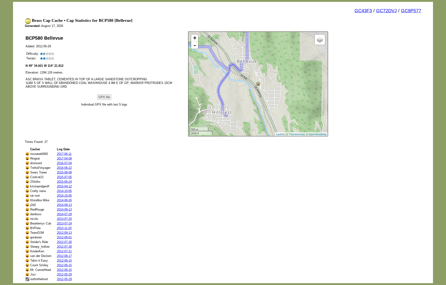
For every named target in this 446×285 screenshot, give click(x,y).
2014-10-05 (64, 191)
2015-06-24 (64, 181)
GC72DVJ (386, 10)
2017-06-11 (64, 154)
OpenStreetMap (318, 134)
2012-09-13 (64, 232)
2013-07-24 (64, 223)
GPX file (104, 97)
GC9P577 (411, 10)
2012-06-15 (64, 260)
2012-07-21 (64, 251)
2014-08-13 (64, 205)
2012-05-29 (64, 274)
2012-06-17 (64, 256)
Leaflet (280, 134)
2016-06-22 (64, 168)
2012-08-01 (64, 237)
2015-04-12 (64, 186)
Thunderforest (297, 134)
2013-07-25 (64, 219)
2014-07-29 (64, 214)
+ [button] (194, 38)
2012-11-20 (64, 228)
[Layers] (320, 40)
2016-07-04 (64, 163)
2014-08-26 (64, 200)
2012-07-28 (64, 246)
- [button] (194, 45)
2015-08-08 (64, 172)
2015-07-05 (64, 177)
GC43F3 (363, 10)
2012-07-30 (64, 242)
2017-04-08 (64, 158)
